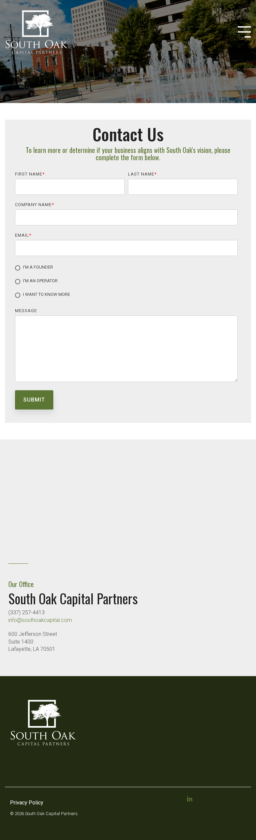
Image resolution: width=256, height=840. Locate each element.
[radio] (126, 268)
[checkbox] (126, 281)
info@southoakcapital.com (40, 620)
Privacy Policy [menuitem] (26, 802)
